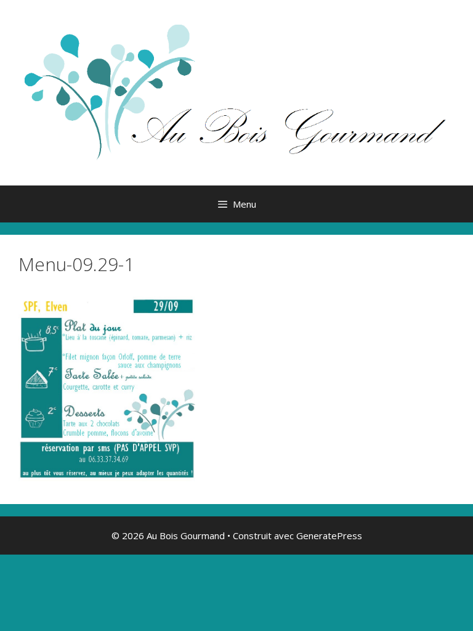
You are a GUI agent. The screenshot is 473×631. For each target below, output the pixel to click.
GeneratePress (329, 535)
